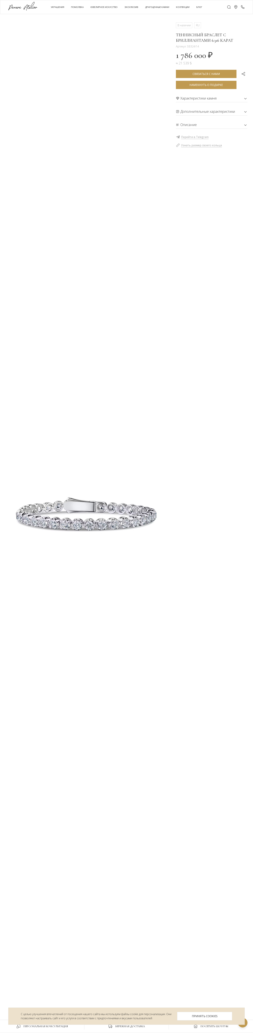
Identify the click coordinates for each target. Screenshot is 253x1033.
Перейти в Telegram (195, 137)
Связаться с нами (206, 74)
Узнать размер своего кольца (201, 145)
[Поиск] (229, 7)
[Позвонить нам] (243, 7)
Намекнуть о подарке (206, 85)
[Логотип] (22, 7)
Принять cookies (205, 1016)
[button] (236, 7)
